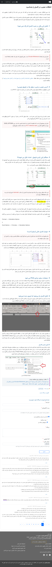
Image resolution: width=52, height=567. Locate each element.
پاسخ (46, 462)
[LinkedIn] (44, 555)
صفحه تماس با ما (47, 548)
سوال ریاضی (46, 442)
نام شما (47, 402)
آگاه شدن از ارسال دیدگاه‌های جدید (41, 417)
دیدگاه (47, 427)
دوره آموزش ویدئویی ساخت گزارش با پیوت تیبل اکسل (14, 550)
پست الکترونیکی (45, 408)
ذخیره (44, 452)
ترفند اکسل (41, 388)
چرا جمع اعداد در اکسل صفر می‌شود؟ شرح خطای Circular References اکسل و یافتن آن (28, 382)
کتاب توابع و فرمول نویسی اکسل (18, 548)
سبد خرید (14, 2)
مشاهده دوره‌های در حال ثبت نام (39, 542)
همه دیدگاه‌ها (43, 420)
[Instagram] (47, 555)
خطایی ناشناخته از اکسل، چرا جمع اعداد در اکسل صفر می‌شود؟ (18, 78)
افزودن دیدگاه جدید (44, 393)
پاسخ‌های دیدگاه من (42, 422)
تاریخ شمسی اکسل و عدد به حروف (18, 546)
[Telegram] (50, 555)
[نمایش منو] (2, 2)
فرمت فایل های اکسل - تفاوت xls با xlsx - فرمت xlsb (35, 384)
